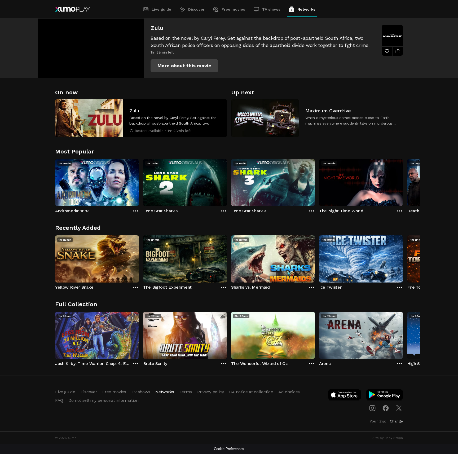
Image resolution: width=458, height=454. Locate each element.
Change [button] (396, 421)
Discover (196, 9)
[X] (399, 408)
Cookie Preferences (229, 449)
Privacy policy (210, 391)
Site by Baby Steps (387, 438)
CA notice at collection (251, 391)
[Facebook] (386, 408)
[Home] (72, 9)
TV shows (271, 9)
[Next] (403, 181)
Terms (185, 391)
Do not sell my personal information (103, 400)
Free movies (233, 9)
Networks (306, 9)
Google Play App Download (385, 395)
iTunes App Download (344, 395)
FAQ (59, 400)
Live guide (161, 9)
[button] (184, 65)
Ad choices (289, 391)
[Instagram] (372, 408)
